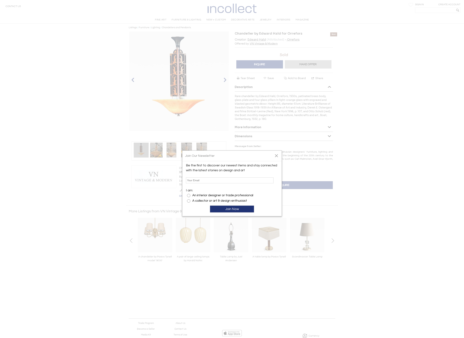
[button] (276, 155)
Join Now (232, 209)
